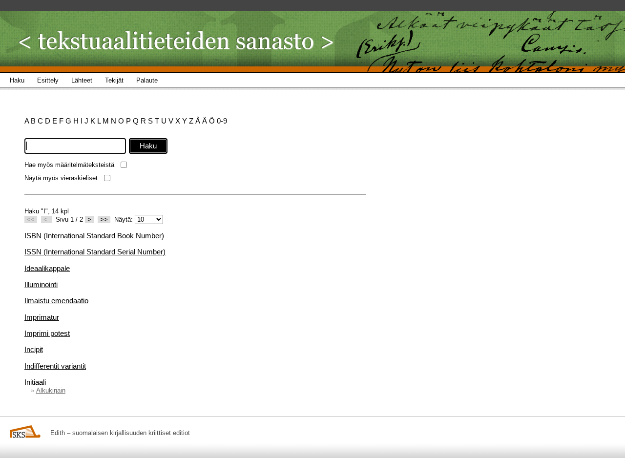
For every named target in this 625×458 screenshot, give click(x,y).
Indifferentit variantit (55, 366)
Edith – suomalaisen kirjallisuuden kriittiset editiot (120, 433)
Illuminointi (41, 284)
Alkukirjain (50, 390)
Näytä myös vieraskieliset (61, 178)
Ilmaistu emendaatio (56, 300)
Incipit (33, 349)
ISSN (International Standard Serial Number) (95, 252)
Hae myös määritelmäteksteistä (69, 164)
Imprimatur (41, 317)
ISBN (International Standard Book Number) (94, 235)
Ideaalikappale (47, 268)
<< (31, 219)
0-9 (222, 121)
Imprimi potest (47, 333)
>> (104, 219)
